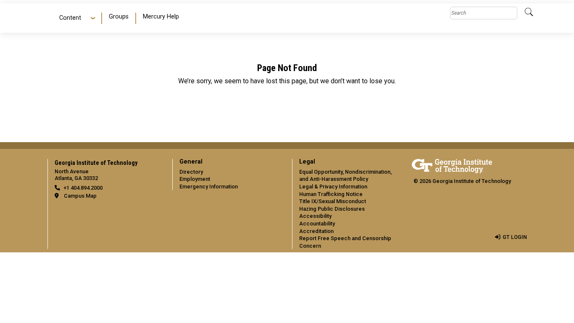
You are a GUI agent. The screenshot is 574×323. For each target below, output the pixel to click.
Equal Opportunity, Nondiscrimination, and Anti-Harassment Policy (345, 176)
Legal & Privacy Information (333, 186)
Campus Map (80, 196)
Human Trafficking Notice (331, 194)
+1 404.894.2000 (83, 188)
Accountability (317, 223)
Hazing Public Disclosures (332, 209)
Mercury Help (161, 16)
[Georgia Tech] (452, 165)
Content (70, 17)
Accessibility (315, 216)
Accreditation (316, 231)
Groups (119, 16)
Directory (191, 172)
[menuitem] (119, 18)
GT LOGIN (515, 237)
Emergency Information (208, 186)
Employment (194, 179)
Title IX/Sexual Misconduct (332, 201)
